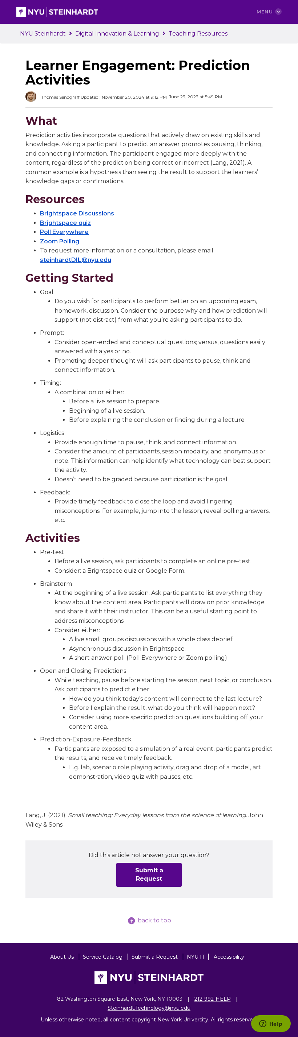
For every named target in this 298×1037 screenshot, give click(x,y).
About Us (62, 957)
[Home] (57, 11)
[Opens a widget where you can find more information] (271, 1024)
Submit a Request (149, 874)
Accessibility (229, 957)
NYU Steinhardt (43, 33)
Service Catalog (103, 957)
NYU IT (196, 957)
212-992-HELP (212, 999)
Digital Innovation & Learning (117, 33)
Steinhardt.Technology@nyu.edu (149, 1008)
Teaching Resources (198, 33)
